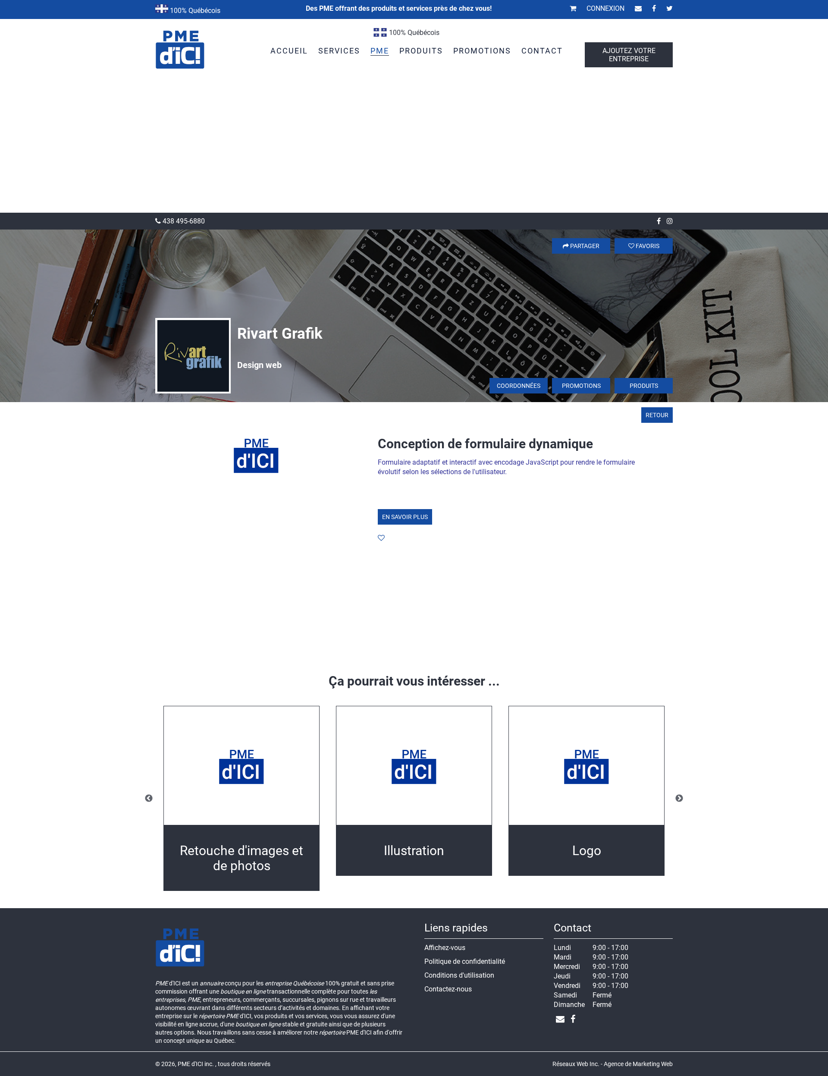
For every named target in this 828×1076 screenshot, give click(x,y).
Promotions (581, 385)
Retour (657, 415)
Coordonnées (518, 385)
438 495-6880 (183, 221)
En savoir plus (405, 516)
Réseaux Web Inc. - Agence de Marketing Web (612, 1063)
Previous (148, 798)
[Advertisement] (414, 148)
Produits (644, 385)
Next (679, 798)
